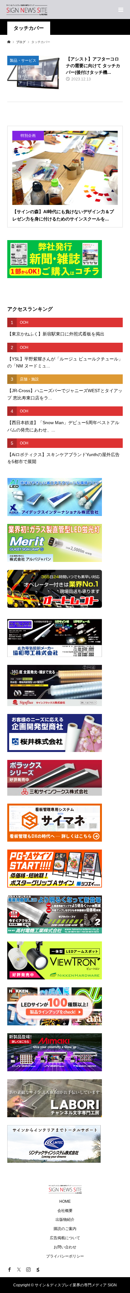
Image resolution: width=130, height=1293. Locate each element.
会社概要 (65, 1210)
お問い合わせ (65, 1247)
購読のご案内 (65, 1228)
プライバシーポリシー (65, 1256)
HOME (65, 1201)
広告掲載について (65, 1238)
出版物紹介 (65, 1219)
